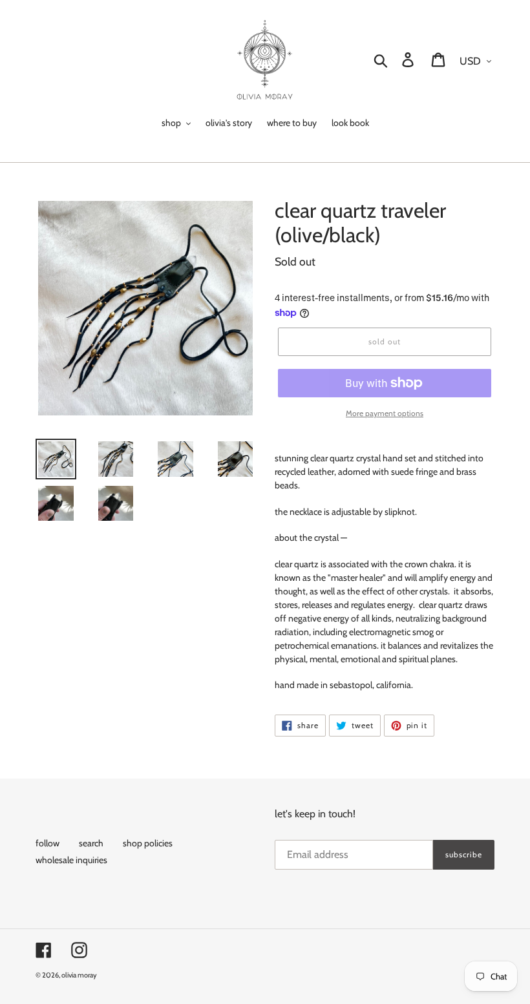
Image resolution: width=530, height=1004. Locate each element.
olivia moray (79, 974)
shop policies (148, 843)
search (91, 843)
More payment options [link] (384, 413)
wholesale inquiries (71, 860)
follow (47, 843)
